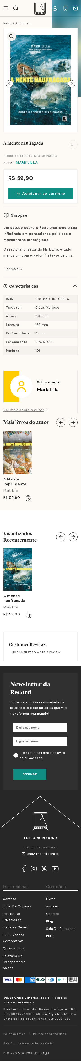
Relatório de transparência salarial (14, 962)
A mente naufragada (14, 598)
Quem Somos (14, 948)
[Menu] (8, 8)
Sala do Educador (60, 929)
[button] (15, 8)
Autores (52, 906)
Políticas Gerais (15, 927)
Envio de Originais (17, 906)
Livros (51, 899)
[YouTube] (55, 869)
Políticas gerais (14, 1034)
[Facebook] (24, 869)
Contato (9, 899)
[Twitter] (44, 869)
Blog (49, 921)
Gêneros (53, 914)
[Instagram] (34, 870)
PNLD (50, 936)
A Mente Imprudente (15, 481)
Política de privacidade (49, 1034)
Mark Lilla (27, 162)
